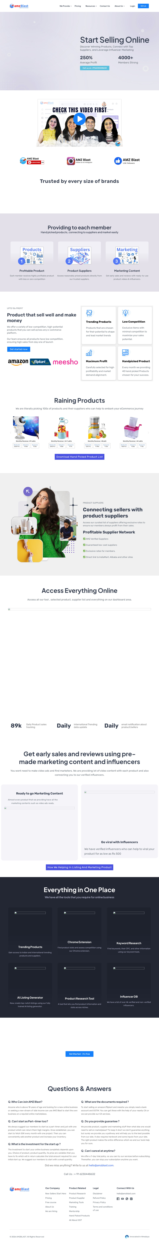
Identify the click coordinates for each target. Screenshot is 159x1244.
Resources (90, 6)
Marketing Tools (76, 1202)
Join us (143, 6)
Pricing (78, 6)
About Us (119, 6)
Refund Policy (99, 1198)
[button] (10, 432)
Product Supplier (77, 1198)
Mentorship (74, 1211)
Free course (50, 1202)
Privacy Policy (99, 1202)
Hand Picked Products (79, 1216)
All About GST (75, 1220)
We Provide (65, 6)
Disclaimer (97, 1193)
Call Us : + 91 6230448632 (79, 1174)
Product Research (77, 1193)
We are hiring (51, 1211)
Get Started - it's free (79, 1054)
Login (132, 6)
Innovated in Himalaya (139, 1237)
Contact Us (105, 6)
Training (72, 1207)
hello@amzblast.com (101, 1165)
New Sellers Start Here (55, 1193)
